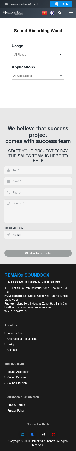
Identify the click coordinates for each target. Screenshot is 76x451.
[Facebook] (32, 434)
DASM (65, 4)
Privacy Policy (15, 410)
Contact (12, 350)
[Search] (59, 13)
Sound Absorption (18, 372)
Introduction (14, 333)
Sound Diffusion (17, 383)
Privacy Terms (16, 405)
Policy (11, 344)
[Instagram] (43, 434)
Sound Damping (17, 377)
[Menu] (71, 13)
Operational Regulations (22, 339)
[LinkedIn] (22, 434)
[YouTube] (53, 434)
